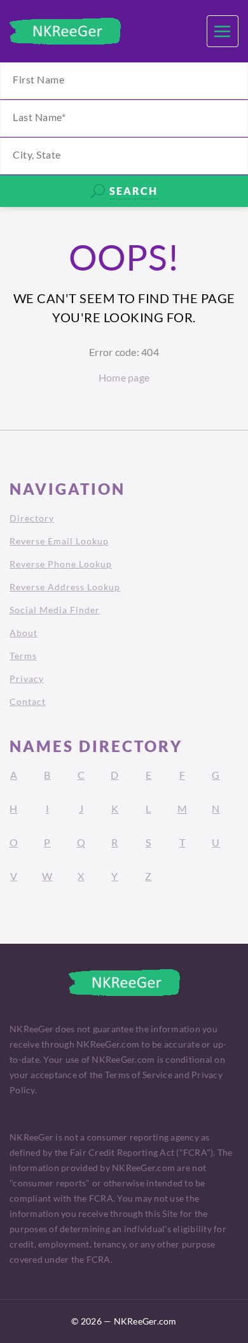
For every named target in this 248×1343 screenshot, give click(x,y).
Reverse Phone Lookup (61, 563)
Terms (23, 655)
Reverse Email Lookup (59, 541)
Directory (32, 518)
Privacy (27, 678)
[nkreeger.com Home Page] (65, 31)
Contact (28, 701)
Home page (124, 377)
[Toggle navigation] (222, 31)
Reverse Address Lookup (65, 586)
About (24, 632)
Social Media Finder (55, 609)
